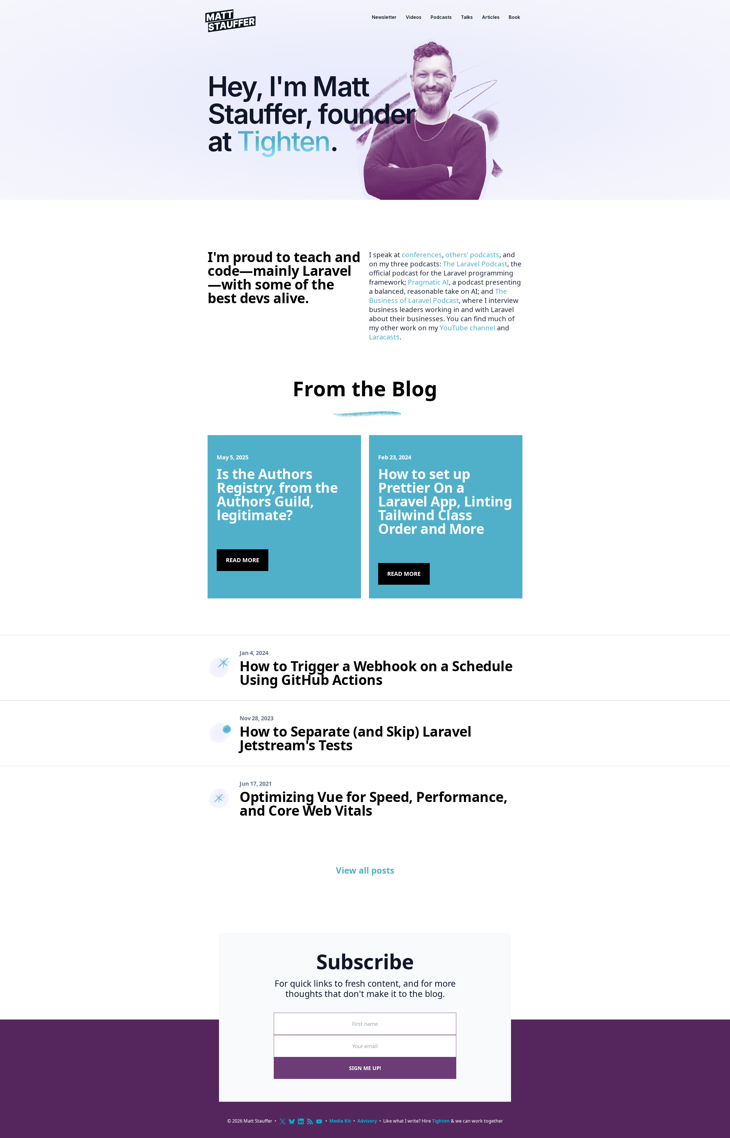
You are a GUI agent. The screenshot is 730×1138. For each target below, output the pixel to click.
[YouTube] (319, 1121)
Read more (242, 560)
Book (514, 17)
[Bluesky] (292, 1121)
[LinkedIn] (301, 1121)
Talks (467, 17)
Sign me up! (365, 1068)
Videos (413, 17)
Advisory (367, 1121)
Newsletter (384, 17)
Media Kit (340, 1121)
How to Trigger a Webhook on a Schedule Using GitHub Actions (376, 673)
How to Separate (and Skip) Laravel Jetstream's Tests (355, 738)
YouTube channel (467, 327)
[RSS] (310, 1121)
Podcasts (441, 17)
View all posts (365, 870)
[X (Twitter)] (282, 1121)
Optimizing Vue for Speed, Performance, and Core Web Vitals (373, 803)
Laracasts (384, 336)
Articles (491, 17)
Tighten (283, 141)
